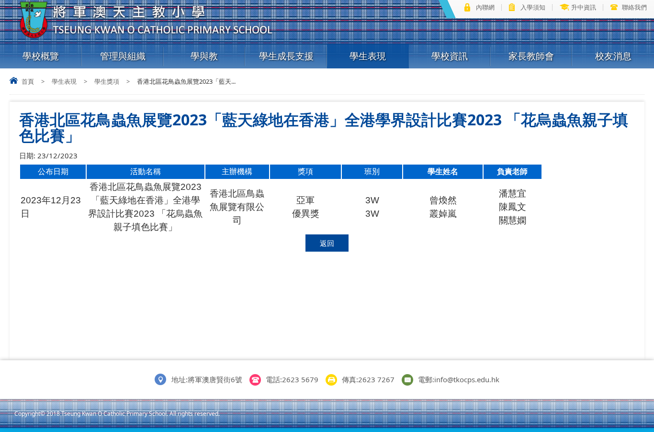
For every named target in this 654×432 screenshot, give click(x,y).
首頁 (28, 81)
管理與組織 (123, 56)
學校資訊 (449, 56)
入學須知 (532, 7)
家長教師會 (531, 56)
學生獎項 (106, 81)
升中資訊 (583, 7)
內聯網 (485, 7)
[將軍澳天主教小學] (146, 36)
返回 (327, 243)
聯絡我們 (634, 7)
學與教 (204, 56)
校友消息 (613, 56)
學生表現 (368, 56)
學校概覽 (41, 56)
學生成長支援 (286, 56)
